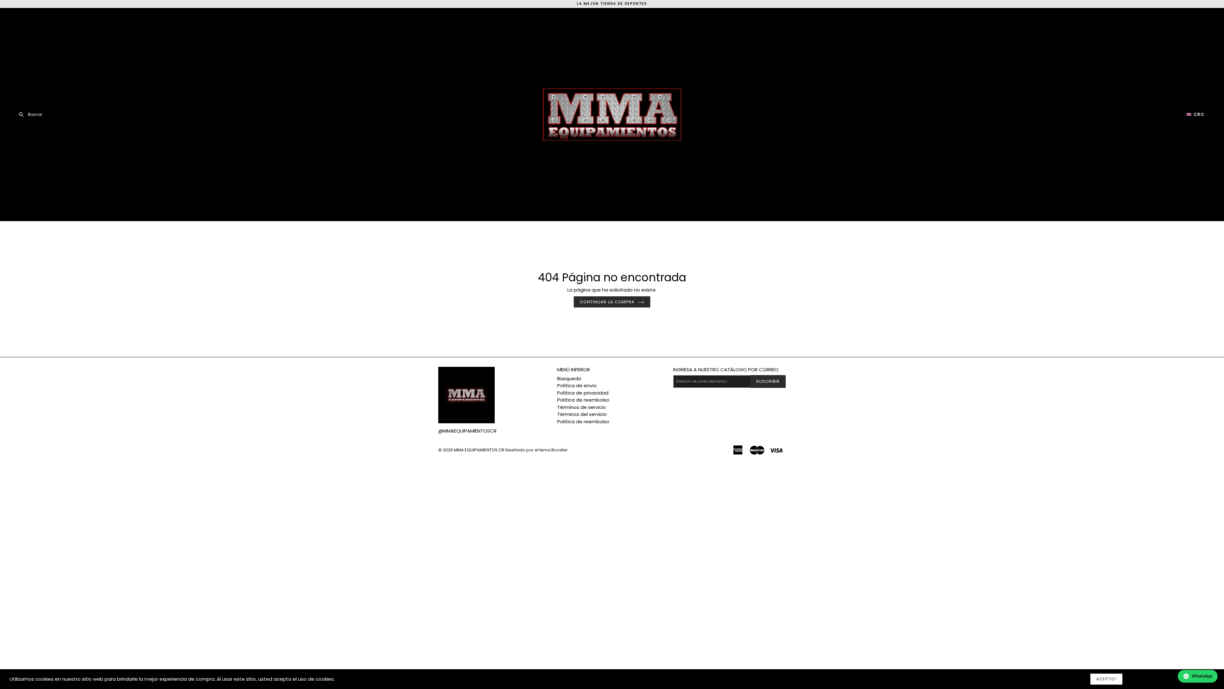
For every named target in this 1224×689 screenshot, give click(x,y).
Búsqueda (569, 378)
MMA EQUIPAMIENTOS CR (479, 450)
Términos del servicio (582, 414)
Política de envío (577, 385)
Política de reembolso (583, 399)
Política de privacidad (582, 392)
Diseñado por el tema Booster (536, 450)
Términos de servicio (581, 407)
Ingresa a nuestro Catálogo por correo (725, 370)
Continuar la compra (607, 302)
